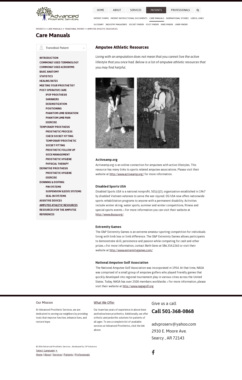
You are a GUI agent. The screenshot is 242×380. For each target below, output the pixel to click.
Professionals (180, 10)
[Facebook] (153, 352)
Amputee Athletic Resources (102, 29)
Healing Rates (49, 81)
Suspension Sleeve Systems (63, 191)
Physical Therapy (57, 163)
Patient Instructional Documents (129, 18)
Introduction (49, 57)
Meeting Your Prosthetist (57, 85)
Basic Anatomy (49, 71)
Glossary (99, 24)
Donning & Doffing (52, 182)
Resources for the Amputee (58, 209)
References (47, 214)
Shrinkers (52, 99)
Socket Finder (136, 24)
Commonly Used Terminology (59, 62)
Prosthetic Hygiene (59, 159)
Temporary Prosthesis (55, 127)
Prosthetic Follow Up (60, 150)
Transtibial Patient (75, 29)
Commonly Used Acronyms (57, 67)
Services (135, 10)
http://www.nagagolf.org (138, 286)
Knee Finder (167, 24)
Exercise (51, 122)
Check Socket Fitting (59, 136)
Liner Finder (181, 24)
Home (100, 10)
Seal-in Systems (56, 196)
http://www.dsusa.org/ (109, 214)
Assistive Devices (51, 200)
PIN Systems (53, 186)
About (117, 10)
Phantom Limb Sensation (62, 113)
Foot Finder (152, 24)
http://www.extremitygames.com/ (131, 250)
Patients (156, 10)
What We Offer (104, 302)
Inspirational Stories (177, 18)
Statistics (46, 76)
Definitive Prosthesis (54, 168)
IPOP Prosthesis (56, 94)
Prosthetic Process (59, 131)
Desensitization (56, 104)
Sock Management (58, 154)
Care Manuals (156, 18)
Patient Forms (101, 18)
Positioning (54, 108)
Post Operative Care (53, 90)
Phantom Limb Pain (58, 117)
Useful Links (197, 18)
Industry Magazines (116, 24)
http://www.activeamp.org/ (126, 174)
